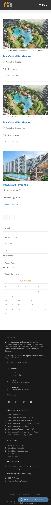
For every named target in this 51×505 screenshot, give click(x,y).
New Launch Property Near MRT (21, 429)
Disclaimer (27, 495)
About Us (9, 362)
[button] (33, 499)
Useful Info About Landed (18, 451)
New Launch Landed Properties (20, 420)
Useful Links (13, 454)
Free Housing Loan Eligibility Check (22, 466)
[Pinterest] (23, 402)
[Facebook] (8, 402)
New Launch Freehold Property (20, 426)
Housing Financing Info (17, 445)
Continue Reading (13, 76)
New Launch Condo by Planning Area (23, 432)
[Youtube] (31, 402)
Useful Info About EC (16, 448)
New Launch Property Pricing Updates (23, 423)
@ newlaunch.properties (21, 382)
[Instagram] (16, 402)
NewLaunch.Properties (20, 390)
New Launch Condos (16, 415)
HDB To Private (14, 478)
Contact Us (21, 362)
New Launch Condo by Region (20, 435)
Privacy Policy (14, 495)
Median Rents (13, 457)
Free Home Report (15, 469)
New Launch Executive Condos (20, 417)
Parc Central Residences (17, 56)
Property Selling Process (18, 481)
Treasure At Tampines (15, 184)
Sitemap (37, 495)
